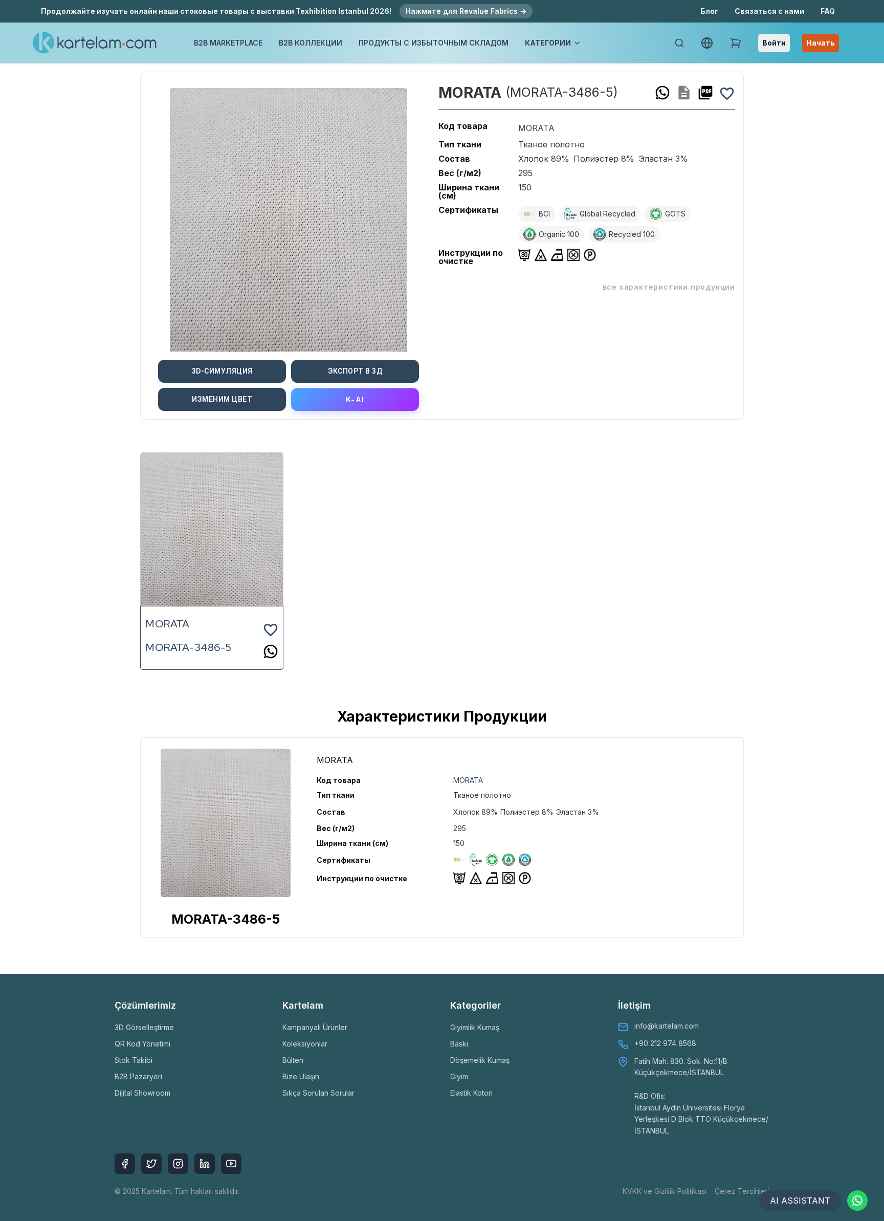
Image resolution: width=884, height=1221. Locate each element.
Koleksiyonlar (304, 1043)
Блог (709, 11)
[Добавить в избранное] (727, 92)
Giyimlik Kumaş (474, 1027)
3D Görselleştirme (144, 1027)
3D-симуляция (222, 371)
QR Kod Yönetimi (142, 1043)
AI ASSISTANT (800, 1200)
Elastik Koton (471, 1092)
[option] (288, 216)
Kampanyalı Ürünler (314, 1027)
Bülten (292, 1060)
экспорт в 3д (355, 371)
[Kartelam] (95, 43)
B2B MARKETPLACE (228, 42)
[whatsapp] (662, 92)
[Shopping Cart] (735, 43)
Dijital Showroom (142, 1092)
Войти (774, 42)
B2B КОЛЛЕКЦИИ (310, 42)
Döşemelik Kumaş (480, 1060)
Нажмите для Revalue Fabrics (466, 11)
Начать (820, 42)
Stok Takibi (133, 1060)
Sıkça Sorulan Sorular (318, 1092)
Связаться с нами (769, 11)
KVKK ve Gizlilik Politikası (664, 1191)
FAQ (828, 11)
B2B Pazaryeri (138, 1076)
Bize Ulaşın (300, 1076)
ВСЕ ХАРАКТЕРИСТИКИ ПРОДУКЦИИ (669, 286)
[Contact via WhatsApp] (857, 1200)
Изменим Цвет (222, 399)
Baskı (459, 1043)
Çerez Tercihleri (742, 1191)
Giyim (459, 1076)
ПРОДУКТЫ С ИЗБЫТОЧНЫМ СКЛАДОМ (434, 42)
